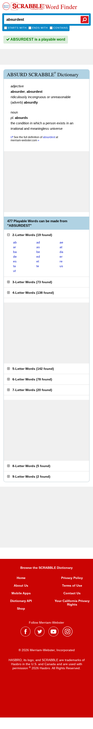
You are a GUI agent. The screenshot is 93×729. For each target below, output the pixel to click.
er (61, 256)
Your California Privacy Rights (72, 602)
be (38, 252)
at (34, 139)
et (37, 261)
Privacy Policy (72, 578)
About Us (21, 585)
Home (21, 578)
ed (38, 256)
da (61, 252)
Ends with (40, 27)
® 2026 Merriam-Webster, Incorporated (47, 650)
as (38, 247)
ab (15, 242)
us (61, 266)
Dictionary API (21, 601)
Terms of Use (72, 585)
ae (61, 242)
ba (15, 252)
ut (14, 271)
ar (14, 247)
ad (38, 242)
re (61, 261)
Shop (21, 608)
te (37, 266)
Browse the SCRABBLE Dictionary (46, 567)
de (15, 256)
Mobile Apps (21, 593)
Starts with (17, 27)
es (14, 261)
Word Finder (61, 6)
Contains (60, 27)
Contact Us (72, 593)
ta (14, 266)
